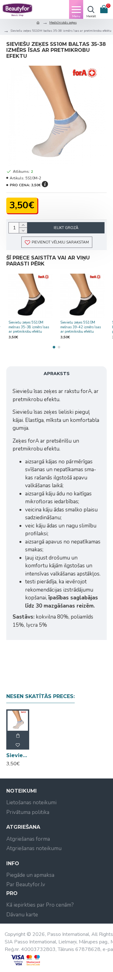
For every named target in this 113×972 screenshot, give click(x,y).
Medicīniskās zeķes (63, 22)
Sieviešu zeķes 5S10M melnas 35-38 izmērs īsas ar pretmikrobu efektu (28, 327)
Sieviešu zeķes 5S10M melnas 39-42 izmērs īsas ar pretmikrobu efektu (80, 327)
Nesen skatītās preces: (40, 696)
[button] (54, 347)
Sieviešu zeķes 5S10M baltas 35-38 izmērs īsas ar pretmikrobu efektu (17, 755)
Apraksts (57, 373)
